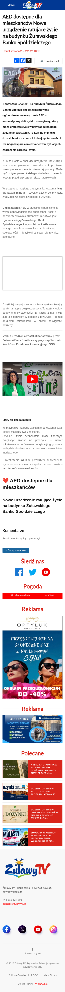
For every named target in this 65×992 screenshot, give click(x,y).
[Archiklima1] (32, 728)
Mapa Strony (50, 975)
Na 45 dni (49, 595)
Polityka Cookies (17, 975)
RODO (34, 975)
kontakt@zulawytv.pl (14, 903)
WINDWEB (41, 983)
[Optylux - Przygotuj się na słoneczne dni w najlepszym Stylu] (32, 656)
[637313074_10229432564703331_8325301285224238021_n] (32, 272)
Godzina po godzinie (20, 595)
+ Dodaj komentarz (16, 550)
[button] (8, 5)
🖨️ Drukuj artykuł (49, 61)
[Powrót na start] (32, 5)
